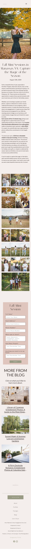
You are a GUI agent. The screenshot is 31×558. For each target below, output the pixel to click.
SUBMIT (15, 361)
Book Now (15, 497)
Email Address (10, 321)
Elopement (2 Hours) (15, 528)
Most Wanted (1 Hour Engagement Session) (15, 522)
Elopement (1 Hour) (15, 525)
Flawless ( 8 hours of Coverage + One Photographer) (15, 533)
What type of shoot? (12, 334)
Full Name (9, 314)
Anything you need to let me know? (14, 351)
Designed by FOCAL (15, 537)
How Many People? (11, 343)
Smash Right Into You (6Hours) (15, 531)
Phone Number (10, 327)
